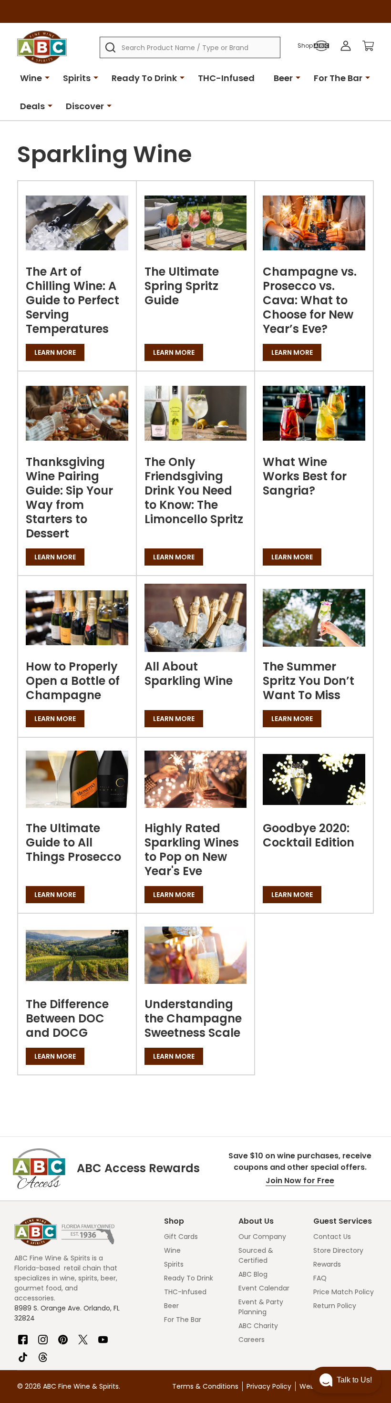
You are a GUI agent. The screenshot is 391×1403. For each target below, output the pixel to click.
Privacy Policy (269, 1386)
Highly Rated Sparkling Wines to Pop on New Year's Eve (191, 849)
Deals (32, 106)
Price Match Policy (343, 1292)
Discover (85, 106)
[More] (47, 77)
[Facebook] (22, 1335)
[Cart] (368, 46)
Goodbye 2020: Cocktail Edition (308, 835)
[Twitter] (83, 1335)
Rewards (327, 1264)
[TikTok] (22, 1353)
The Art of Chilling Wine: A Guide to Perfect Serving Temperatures (72, 300)
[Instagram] (42, 1335)
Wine (31, 78)
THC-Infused (226, 78)
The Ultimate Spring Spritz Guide (181, 286)
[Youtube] (103, 1335)
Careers (251, 1339)
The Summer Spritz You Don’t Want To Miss (308, 681)
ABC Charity (258, 1326)
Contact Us (332, 1236)
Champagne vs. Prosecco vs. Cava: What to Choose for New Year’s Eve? (310, 300)
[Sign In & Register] (345, 46)
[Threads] (42, 1353)
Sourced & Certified (255, 1255)
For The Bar (338, 78)
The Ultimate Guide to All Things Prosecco (73, 842)
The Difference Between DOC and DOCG (67, 1018)
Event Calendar (263, 1288)
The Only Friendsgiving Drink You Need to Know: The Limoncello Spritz (193, 490)
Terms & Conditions (205, 1386)
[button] (345, 1380)
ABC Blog (253, 1274)
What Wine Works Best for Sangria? (305, 476)
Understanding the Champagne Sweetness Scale (193, 1018)
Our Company (262, 1236)
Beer (283, 78)
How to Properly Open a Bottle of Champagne (73, 681)
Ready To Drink (144, 78)
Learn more (55, 352)
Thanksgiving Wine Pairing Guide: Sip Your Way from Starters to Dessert (69, 497)
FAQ (320, 1278)
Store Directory (338, 1250)
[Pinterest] (63, 1335)
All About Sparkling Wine (188, 674)
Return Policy (334, 1305)
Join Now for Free (300, 1180)
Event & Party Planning (260, 1307)
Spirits (77, 78)
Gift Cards (181, 1236)
